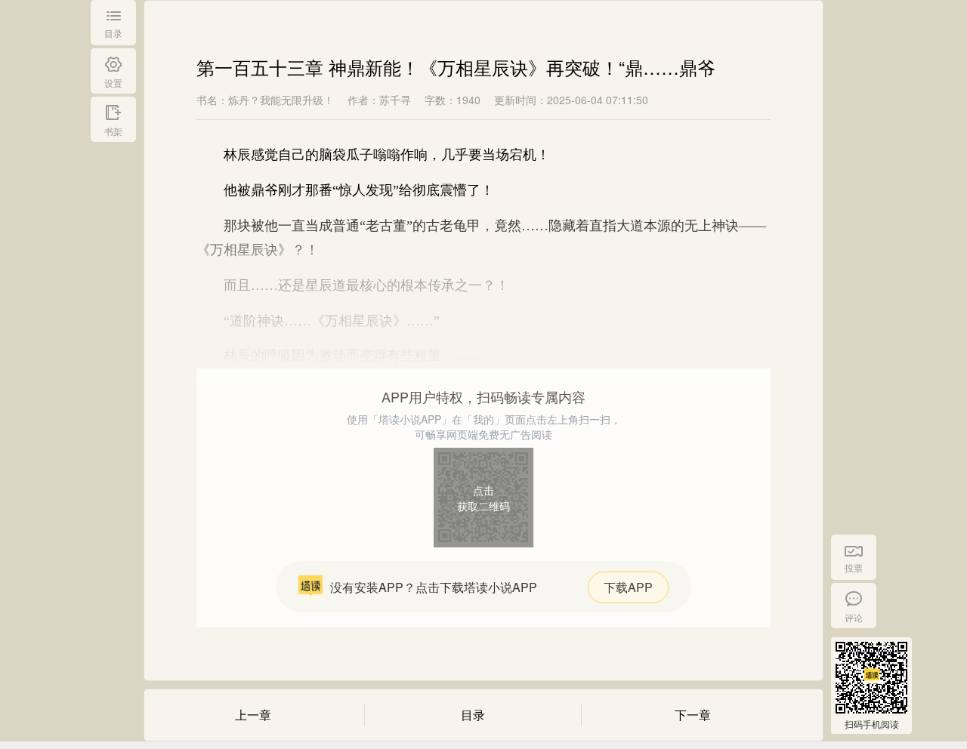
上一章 (253, 714)
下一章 (693, 714)
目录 (473, 714)
